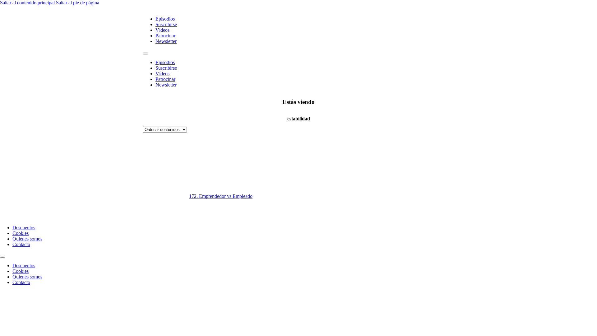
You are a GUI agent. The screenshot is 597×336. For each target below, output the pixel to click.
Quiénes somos (27, 238)
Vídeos (162, 30)
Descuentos (23, 227)
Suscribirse (166, 24)
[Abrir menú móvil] (145, 53)
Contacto (21, 244)
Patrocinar (165, 35)
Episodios (165, 18)
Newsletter (166, 41)
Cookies (20, 233)
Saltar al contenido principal (27, 2)
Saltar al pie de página (77, 2)
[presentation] (376, 176)
